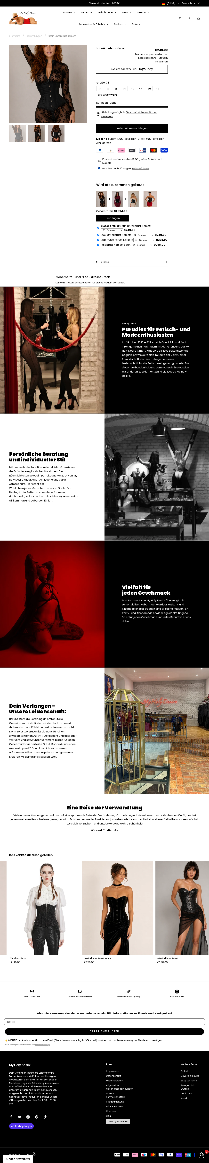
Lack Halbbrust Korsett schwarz (24, 958)
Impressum (112, 1071)
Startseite (14, 36)
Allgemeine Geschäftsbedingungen (119, 1087)
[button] (198, 18)
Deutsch (187, 3)
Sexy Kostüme (189, 1080)
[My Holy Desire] (23, 18)
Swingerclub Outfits (187, 1087)
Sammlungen (34, 36)
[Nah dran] (198, 3)
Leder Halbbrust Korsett (94, 958)
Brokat (184, 1071)
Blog (108, 1116)
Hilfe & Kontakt (114, 1106)
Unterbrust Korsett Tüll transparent (173, 958)
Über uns (111, 1111)
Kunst (184, 1098)
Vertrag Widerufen (118, 1121)
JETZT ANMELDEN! (104, 1031)
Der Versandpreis (144, 54)
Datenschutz (113, 1076)
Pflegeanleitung (115, 1101)
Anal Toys (186, 1093)
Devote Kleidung (190, 1076)
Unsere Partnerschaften (115, 1095)
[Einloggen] (189, 18)
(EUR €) (171, 3)
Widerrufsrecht (114, 1080)
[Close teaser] (34, 1153)
